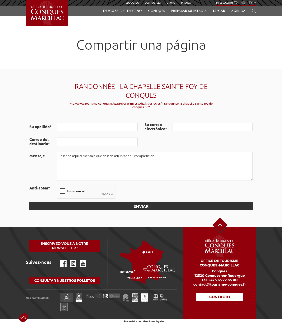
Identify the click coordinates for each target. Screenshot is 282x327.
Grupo (171, 2)
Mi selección (224, 2)
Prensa (186, 2)
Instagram (70, 260)
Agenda (238, 11)
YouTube (80, 260)
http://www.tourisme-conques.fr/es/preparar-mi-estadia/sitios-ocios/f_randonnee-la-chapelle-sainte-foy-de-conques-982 (141, 105)
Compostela (153, 2)
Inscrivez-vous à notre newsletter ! (64, 245)
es (251, 3)
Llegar (219, 11)
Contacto (219, 297)
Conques (156, 11)
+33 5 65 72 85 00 (223, 280)
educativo (132, 2)
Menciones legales (153, 321)
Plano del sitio (132, 321)
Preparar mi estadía (189, 11)
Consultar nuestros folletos (64, 280)
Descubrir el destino (122, 11)
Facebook (61, 260)
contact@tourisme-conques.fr (219, 284)
